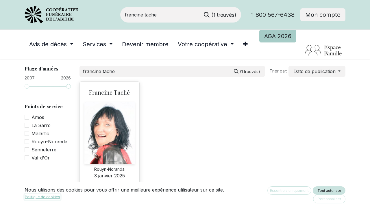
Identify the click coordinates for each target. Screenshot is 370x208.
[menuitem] (51, 44)
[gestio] (302, 50)
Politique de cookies (42, 197)
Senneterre (44, 150)
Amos (38, 117)
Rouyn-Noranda (49, 141)
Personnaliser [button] (329, 199)
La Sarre (41, 125)
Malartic (40, 133)
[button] (316, 71)
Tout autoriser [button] (329, 190)
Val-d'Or (41, 158)
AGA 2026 (277, 36)
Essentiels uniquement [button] (289, 190)
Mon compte (323, 14)
